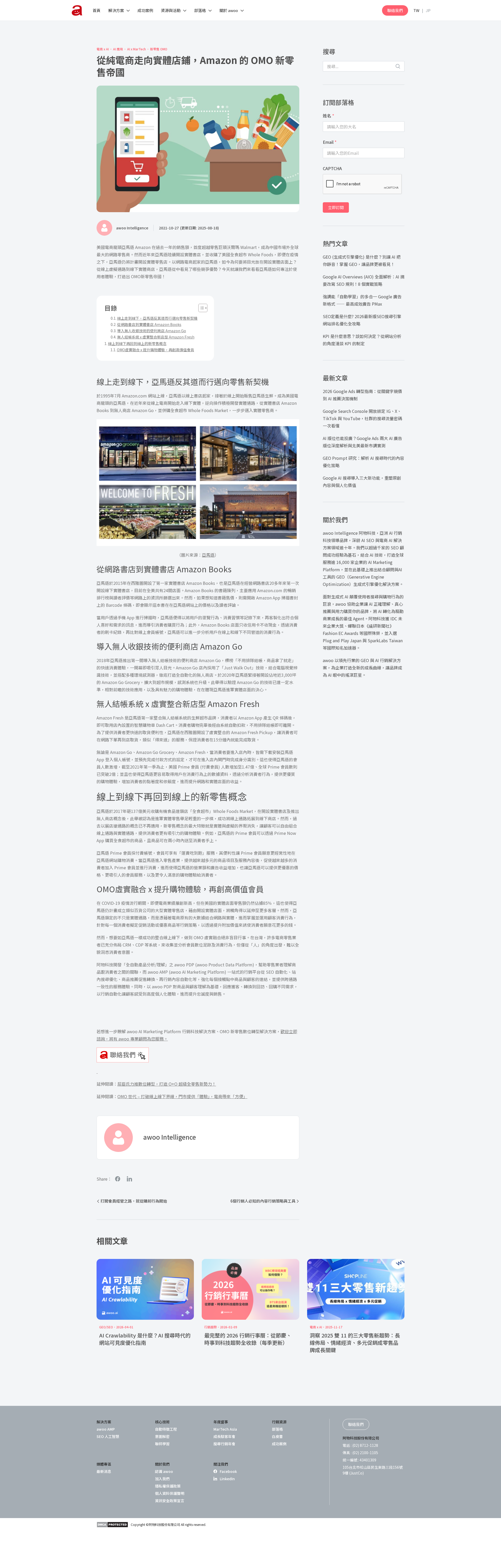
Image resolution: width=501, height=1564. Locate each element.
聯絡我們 (395, 10)
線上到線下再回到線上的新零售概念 (137, 343)
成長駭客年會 (224, 1436)
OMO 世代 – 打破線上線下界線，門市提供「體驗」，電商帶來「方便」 (182, 1096)
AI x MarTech (136, 49)
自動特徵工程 (166, 1429)
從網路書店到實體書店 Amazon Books (149, 324)
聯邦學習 (162, 1443)
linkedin (129, 1178)
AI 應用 (118, 49)
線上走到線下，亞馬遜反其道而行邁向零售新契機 (157, 318)
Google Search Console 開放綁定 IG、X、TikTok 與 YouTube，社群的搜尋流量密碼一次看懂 (362, 418)
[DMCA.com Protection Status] (112, 1524)
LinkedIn (227, 1478)
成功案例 (279, 1443)
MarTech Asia (225, 1429)
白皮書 (277, 1436)
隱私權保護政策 (168, 1486)
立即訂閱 (336, 207)
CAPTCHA (332, 168)
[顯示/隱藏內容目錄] (200, 308)
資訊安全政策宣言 (169, 1500)
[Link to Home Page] (77, 10)
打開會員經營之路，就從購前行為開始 (133, 1201)
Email (330, 142)
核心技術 (162, 1421)
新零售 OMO (158, 49)
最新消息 (104, 1471)
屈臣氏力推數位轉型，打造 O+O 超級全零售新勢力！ (166, 1084)
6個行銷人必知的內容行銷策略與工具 (262, 1201)
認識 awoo (164, 1471)
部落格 (277, 1429)
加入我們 (162, 1478)
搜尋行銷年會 (224, 1443)
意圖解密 (162, 1436)
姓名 (328, 115)
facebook (117, 1178)
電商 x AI (103, 49)
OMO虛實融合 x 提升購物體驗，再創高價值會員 (155, 349)
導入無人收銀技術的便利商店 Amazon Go (151, 330)
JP (428, 10)
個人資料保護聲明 (169, 1493)
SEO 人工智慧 (108, 1436)
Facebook (228, 1471)
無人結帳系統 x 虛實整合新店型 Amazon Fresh (155, 337)
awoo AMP (106, 1429)
